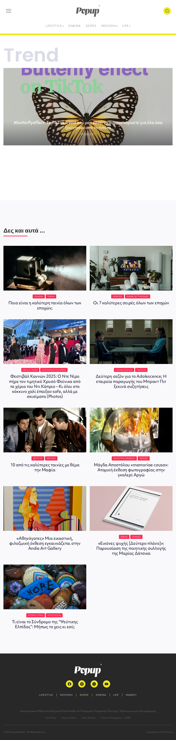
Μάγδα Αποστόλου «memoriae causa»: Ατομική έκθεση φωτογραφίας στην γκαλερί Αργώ (131, 470)
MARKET (131, 694)
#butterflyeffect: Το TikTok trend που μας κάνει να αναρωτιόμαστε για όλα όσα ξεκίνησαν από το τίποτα (88, 125)
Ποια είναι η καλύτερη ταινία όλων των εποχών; (44, 305)
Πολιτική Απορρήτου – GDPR (116, 717)
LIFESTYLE (46, 694)
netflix (141, 369)
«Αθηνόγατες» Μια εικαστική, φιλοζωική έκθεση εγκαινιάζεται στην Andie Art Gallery (44, 543)
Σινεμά (38, 296)
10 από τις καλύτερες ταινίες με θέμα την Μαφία (44, 467)
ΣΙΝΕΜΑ (101, 694)
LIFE (116, 694)
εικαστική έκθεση (124, 458)
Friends (117, 296)
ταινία (51, 296)
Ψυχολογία (54, 615)
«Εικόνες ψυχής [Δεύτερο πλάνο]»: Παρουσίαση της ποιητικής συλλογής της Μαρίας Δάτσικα (131, 548)
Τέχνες (143, 458)
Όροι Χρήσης (89, 717)
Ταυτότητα (50, 717)
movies (51, 458)
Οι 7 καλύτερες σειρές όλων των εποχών (131, 303)
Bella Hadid (30, 369)
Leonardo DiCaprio (54, 369)
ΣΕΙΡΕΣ (84, 694)
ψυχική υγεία (35, 615)
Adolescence (124, 369)
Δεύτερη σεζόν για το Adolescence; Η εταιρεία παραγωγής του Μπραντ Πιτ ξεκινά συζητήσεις (131, 381)
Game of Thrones (138, 296)
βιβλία (124, 536)
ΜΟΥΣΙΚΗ (66, 694)
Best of (37, 458)
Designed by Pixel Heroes (160, 732)
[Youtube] (106, 684)
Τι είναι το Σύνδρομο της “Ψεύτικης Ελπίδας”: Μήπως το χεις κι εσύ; (45, 624)
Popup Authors (69, 717)
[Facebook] (69, 684)
